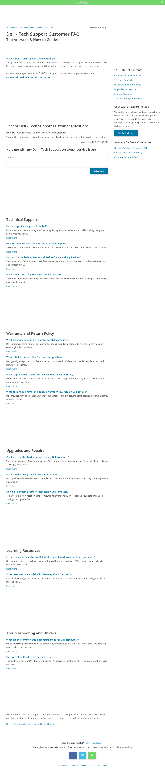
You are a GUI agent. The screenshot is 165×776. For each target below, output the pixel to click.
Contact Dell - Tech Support (127, 75)
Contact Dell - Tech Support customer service (28, 77)
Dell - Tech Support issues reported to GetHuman (30, 724)
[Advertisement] (57, 101)
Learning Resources (124, 94)
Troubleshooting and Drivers (128, 98)
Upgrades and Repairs (125, 89)
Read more (11, 237)
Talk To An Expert (126, 133)
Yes (87, 743)
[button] (162, 2)
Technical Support (123, 80)
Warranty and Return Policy (127, 84)
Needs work (97, 743)
